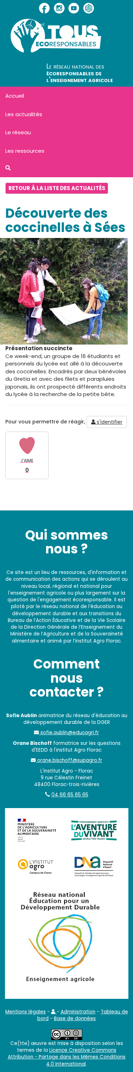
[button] (54, 1011)
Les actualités (23, 114)
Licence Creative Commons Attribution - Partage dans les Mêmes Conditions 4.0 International (67, 1057)
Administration (78, 1011)
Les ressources (24, 151)
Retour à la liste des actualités (57, 188)
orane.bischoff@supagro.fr (69, 760)
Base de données (75, 1018)
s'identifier (108, 422)
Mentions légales (25, 1011)
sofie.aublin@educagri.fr (69, 732)
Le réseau (18, 132)
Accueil (14, 95)
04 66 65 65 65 (69, 794)
